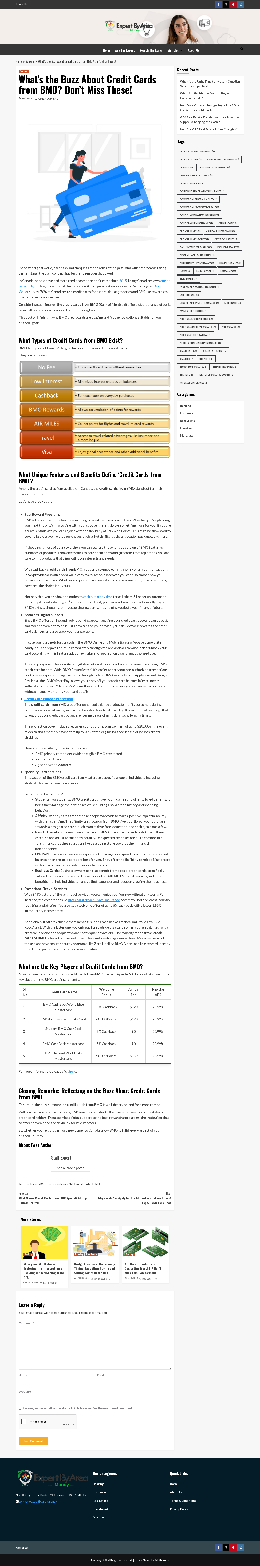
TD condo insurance (193, 367)
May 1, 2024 (147, 1278)
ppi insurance (231, 327)
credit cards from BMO (61, 1184)
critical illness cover (220, 231)
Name (24, 1375)
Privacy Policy (179, 1509)
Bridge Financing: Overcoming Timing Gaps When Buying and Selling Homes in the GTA (94, 1269)
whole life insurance (193, 383)
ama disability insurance (223, 159)
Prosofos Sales (32, 1282)
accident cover (191, 159)
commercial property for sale (199, 207)
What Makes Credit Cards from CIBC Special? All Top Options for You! (53, 1198)
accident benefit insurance (197, 151)
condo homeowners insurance (200, 215)
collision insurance (193, 183)
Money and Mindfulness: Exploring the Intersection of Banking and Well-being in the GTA (43, 1271)
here (72, 1071)
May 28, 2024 (99, 1278)
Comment (27, 1323)
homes (185, 271)
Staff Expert (27, 97)
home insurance (230, 263)
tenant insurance (225, 367)
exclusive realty (228, 247)
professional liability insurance (200, 343)
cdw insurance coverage (196, 175)
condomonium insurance (196, 223)
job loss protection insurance (199, 287)
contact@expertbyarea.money (38, 1501)
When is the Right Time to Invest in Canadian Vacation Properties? (210, 84)
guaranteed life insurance (197, 263)
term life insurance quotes (216, 375)
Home (106, 50)
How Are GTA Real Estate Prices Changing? (209, 129)
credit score (227, 223)
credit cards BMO (36, 1184)
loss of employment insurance (199, 303)
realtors (187, 359)
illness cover (205, 271)
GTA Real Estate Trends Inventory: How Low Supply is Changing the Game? (209, 120)
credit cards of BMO (88, 1184)
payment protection (193, 311)
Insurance (186, 413)
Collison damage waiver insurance (202, 191)
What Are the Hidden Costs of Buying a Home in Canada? (206, 96)
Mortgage (187, 435)
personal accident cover (196, 319)
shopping (206, 359)
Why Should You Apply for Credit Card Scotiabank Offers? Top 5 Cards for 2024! (134, 1198)
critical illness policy (194, 239)
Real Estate (91, 1254)
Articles (173, 50)
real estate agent (215, 351)
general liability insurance (197, 255)
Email (101, 1375)
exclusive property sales (196, 247)
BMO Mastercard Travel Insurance (94, 900)
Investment (188, 279)
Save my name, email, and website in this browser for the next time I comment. (78, 1408)
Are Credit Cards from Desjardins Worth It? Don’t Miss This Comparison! (143, 1269)
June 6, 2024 (48, 1283)
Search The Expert (151, 50)
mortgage (232, 303)
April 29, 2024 (45, 98)
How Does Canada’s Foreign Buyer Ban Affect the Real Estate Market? (210, 108)
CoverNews (142, 1560)
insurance (228, 271)
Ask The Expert (125, 50)
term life (186, 375)
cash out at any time (97, 596)
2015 (123, 281)
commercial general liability (198, 199)
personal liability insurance (198, 327)
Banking (30, 61)
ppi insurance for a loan (195, 335)
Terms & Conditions (183, 1500)
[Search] (241, 48)
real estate (188, 351)
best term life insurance (214, 167)
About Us (21, 4)
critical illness (190, 231)
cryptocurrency (226, 239)
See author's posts (70, 1168)
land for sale (189, 295)
